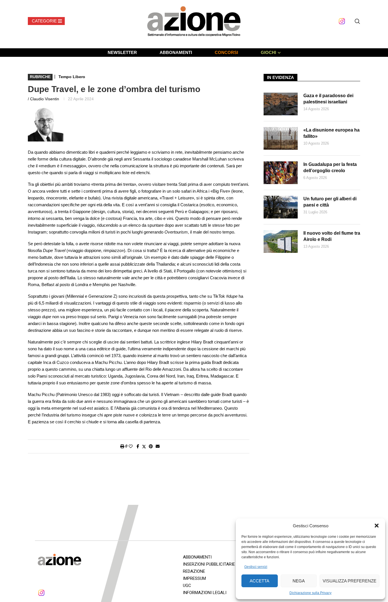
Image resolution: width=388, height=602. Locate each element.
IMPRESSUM (194, 578)
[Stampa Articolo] (122, 446)
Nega (299, 580)
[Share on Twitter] (144, 446)
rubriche (40, 76)
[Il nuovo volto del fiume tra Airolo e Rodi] (281, 241)
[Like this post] (131, 446)
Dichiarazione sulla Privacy (310, 593)
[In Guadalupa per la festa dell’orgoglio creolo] (281, 172)
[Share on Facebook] (138, 446)
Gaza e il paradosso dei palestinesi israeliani (328, 98)
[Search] (357, 21)
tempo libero (72, 76)
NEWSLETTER (122, 52)
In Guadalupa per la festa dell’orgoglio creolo (330, 167)
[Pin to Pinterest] (151, 446)
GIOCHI (268, 52)
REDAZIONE (194, 571)
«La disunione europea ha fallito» (331, 133)
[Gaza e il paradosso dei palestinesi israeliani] (281, 104)
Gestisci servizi (255, 567)
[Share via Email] (158, 446)
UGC (187, 585)
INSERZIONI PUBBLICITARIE (209, 564)
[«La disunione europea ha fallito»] (281, 138)
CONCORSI (226, 52)
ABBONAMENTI (176, 52)
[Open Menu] (46, 21)
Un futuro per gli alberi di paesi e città (329, 201)
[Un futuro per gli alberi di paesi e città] (281, 207)
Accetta (259, 580)
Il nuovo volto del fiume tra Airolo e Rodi (331, 236)
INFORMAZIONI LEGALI (204, 592)
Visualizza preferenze (349, 580)
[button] (376, 525)
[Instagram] (341, 21)
